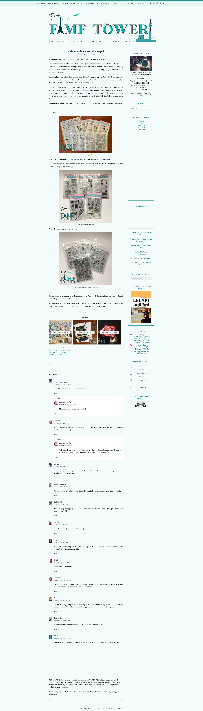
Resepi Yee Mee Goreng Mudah (141, 264)
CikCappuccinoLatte (141, 352)
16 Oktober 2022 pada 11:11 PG (62, 524)
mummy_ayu (61, 382)
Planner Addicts (55, 355)
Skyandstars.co (117, 708)
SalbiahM (58, 502)
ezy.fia (56, 522)
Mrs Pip (143, 387)
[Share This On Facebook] (115, 348)
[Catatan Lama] (122, 365)
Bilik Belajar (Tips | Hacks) (112, 3)
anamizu (57, 421)
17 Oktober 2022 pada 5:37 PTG (62, 580)
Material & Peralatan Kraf (59, 350)
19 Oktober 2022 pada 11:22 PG (62, 600)
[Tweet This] (118, 348)
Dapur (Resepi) (54, 3)
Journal (52, 348)
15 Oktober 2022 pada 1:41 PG (61, 423)
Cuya (56, 540)
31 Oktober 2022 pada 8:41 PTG (62, 638)
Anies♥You (141, 345)
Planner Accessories (57, 352)
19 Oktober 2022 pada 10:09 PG (67, 404)
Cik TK (143, 380)
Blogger (108, 705)
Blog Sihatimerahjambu (142, 335)
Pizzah (57, 598)
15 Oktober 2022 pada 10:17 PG (62, 466)
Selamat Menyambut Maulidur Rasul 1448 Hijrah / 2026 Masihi (142, 340)
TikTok (141, 121)
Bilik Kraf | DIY (92, 3)
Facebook (141, 125)
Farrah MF (63, 402)
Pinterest (141, 127)
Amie (56, 636)
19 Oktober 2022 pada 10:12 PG (67, 445)
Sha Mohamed (60, 484)
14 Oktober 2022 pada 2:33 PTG (62, 384)
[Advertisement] (141, 167)
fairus (56, 464)
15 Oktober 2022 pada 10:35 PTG (62, 487)
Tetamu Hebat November (141, 258)
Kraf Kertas (62, 348)
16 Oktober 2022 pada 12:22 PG (62, 504)
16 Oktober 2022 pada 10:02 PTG (62, 542)
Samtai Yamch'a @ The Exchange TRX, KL (141, 348)
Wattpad (141, 129)
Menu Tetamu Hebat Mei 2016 (141, 246)
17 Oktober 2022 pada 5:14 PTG (62, 562)
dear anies (58, 618)
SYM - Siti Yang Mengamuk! (141, 253)
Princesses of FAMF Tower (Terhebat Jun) (141, 240)
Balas (56, 393)
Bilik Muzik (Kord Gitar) (73, 3)
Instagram (141, 123)
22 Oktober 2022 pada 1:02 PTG (62, 620)
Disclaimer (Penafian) (136, 3)
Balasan (59, 398)
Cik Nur (57, 560)
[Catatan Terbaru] (49, 365)
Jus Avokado (141, 353)
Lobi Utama (40, 3)
